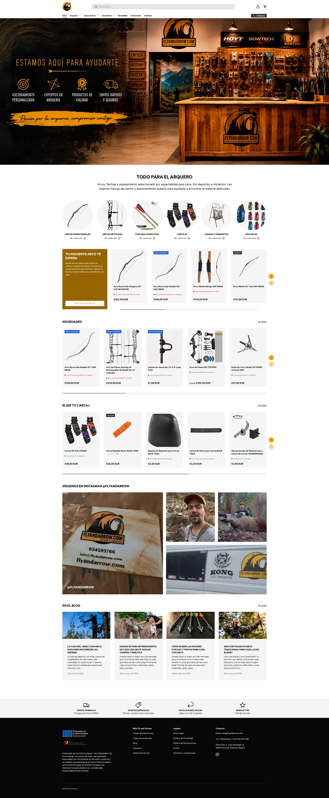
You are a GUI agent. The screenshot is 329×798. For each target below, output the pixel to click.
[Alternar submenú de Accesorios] (113, 15)
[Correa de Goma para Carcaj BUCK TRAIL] (206, 430)
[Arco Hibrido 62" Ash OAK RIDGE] (248, 267)
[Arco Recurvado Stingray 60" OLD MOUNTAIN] (129, 267)
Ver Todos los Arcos (85, 303)
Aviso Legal (178, 733)
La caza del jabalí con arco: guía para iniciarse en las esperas (84, 649)
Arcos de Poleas (112, 234)
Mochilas (251, 234)
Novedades (122, 15)
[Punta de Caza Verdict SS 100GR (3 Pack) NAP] (247, 346)
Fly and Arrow (72, 789)
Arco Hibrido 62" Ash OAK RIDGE (248, 286)
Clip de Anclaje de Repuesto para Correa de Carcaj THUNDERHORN (247, 452)
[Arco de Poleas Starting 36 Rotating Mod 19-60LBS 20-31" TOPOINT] (122, 346)
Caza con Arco (90, 15)
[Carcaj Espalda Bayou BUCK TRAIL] (122, 430)
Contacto (148, 15)
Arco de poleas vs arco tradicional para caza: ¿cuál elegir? (241, 649)
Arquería (74, 15)
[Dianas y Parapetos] (216, 215)
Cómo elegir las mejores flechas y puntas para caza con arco (188, 649)
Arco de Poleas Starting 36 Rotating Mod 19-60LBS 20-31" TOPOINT (120, 370)
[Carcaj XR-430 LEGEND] (81, 430)
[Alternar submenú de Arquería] (79, 15)
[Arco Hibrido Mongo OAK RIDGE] (209, 267)
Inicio (64, 15)
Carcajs (182, 234)
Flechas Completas (147, 234)
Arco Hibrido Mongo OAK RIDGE (208, 286)
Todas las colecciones (143, 733)
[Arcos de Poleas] (112, 215)
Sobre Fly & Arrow (141, 753)
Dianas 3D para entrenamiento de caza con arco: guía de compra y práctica (138, 649)
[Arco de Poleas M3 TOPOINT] (206, 346)
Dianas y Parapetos (216, 234)
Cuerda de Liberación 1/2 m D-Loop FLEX (164, 368)
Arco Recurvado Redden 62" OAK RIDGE (166, 288)
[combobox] (163, 6)
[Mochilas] (251, 215)
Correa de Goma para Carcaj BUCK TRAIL (206, 452)
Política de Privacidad (183, 738)
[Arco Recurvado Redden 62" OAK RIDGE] (169, 267)
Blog (135, 743)
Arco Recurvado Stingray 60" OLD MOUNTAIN (127, 288)
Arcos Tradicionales (77, 234)
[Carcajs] (182, 215)
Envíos (176, 748)
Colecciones (136, 15)
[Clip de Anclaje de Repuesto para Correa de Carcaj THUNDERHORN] (247, 430)
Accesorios (107, 15)
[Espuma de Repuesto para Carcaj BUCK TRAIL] (164, 430)
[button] (265, 6)
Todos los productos (142, 738)
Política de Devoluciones (184, 743)
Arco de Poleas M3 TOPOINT (203, 367)
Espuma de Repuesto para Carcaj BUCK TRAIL (163, 452)
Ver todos (262, 321)
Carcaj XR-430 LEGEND (76, 451)
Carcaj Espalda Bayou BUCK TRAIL (122, 451)
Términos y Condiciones (184, 753)
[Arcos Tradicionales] (77, 215)
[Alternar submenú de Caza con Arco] (97, 15)
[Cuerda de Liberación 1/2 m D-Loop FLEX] (164, 346)
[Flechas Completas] (147, 215)
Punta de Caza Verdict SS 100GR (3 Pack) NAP (246, 368)
